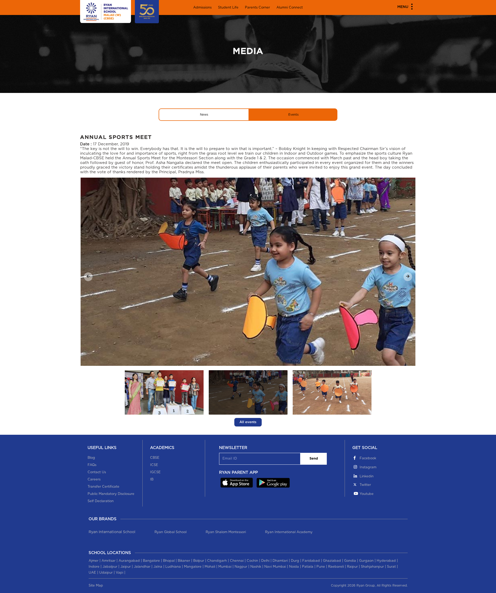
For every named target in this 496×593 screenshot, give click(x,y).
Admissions (202, 7)
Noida (294, 566)
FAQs (92, 465)
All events (248, 422)
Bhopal (169, 561)
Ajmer (93, 561)
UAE (92, 572)
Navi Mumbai (275, 566)
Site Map (96, 585)
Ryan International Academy (289, 532)
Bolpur (198, 561)
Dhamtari (280, 561)
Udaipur (106, 572)
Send (313, 458)
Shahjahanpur (372, 566)
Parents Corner (257, 7)
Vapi (119, 572)
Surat (391, 566)
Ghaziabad (332, 561)
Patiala (307, 566)
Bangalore (151, 561)
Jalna (157, 566)
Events (293, 114)
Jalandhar (142, 566)
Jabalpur (110, 566)
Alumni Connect (289, 7)
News (204, 114)
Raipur (352, 566)
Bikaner (184, 561)
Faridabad (311, 561)
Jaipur (125, 566)
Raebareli (336, 566)
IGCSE (155, 472)
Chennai (237, 561)
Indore (94, 566)
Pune (320, 566)
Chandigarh (217, 561)
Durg (295, 561)
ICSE (154, 465)
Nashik (255, 566)
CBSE (154, 458)
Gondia (350, 561)
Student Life (228, 7)
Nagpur (241, 566)
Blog (91, 458)
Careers (94, 479)
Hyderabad (386, 561)
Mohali (210, 566)
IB (151, 479)
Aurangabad (129, 561)
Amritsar (108, 561)
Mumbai (224, 566)
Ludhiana (173, 566)
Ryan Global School (170, 532)
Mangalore (193, 566)
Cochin (252, 561)
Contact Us (97, 472)
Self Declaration (101, 501)
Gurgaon (366, 561)
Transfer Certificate (103, 486)
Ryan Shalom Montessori (226, 532)
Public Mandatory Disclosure (111, 494)
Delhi (265, 561)
